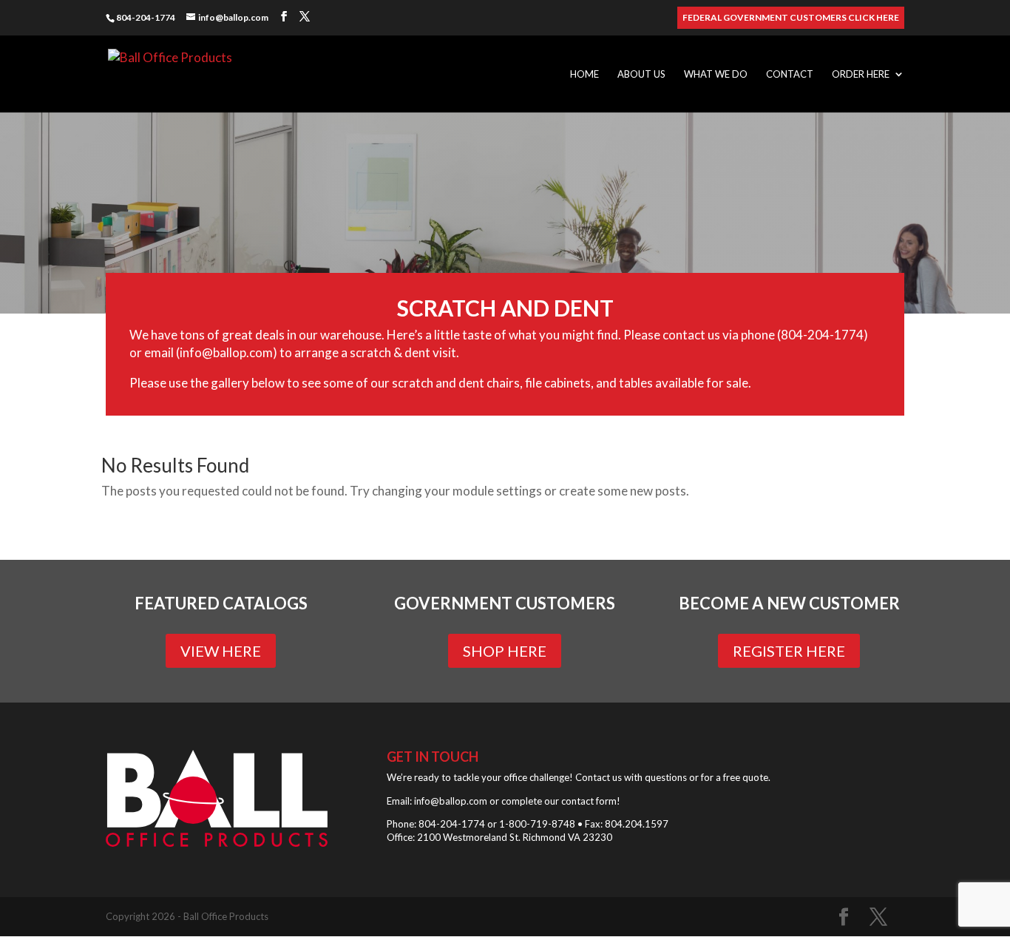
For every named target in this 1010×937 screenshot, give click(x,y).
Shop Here (504, 651)
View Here (220, 651)
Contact (789, 74)
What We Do (716, 74)
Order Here (860, 74)
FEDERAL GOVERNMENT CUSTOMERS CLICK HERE (790, 18)
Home (584, 74)
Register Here (789, 651)
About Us (641, 74)
